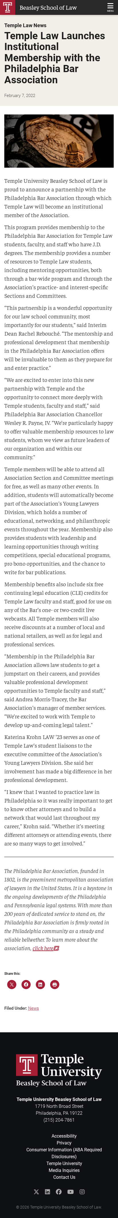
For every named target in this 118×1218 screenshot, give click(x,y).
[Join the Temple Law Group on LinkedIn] (47, 1192)
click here (43, 947)
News (33, 1008)
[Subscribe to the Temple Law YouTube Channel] (70, 1192)
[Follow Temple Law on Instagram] (82, 1192)
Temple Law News (25, 25)
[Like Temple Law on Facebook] (59, 1192)
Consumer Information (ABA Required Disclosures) (64, 1153)
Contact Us (64, 1177)
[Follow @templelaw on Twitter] (36, 1192)
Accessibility (64, 1136)
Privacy (64, 1143)
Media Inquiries (64, 1170)
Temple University (64, 1163)
